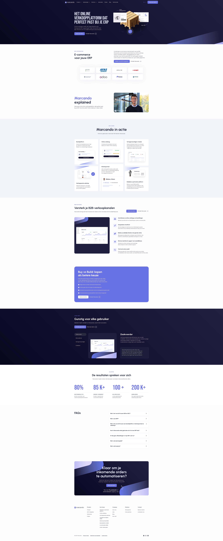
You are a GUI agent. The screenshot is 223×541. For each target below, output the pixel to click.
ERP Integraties (90, 512)
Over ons (114, 509)
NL (144, 2)
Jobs (113, 512)
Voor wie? (114, 516)
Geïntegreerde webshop (105, 515)
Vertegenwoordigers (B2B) (104, 518)
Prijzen (105, 2)
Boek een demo (141, 509)
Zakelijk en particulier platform (104, 510)
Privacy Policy (86, 535)
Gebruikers (100, 2)
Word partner (128, 509)
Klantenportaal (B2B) (104, 520)
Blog (110, 2)
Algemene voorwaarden (95, 535)
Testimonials (115, 2)
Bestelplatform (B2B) (104, 523)
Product (88, 509)
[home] (69, 2)
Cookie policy (104, 535)
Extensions (89, 514)
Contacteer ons (141, 512)
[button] (79, 2)
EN (146, 2)
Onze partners (128, 512)
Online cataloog (103, 513)
